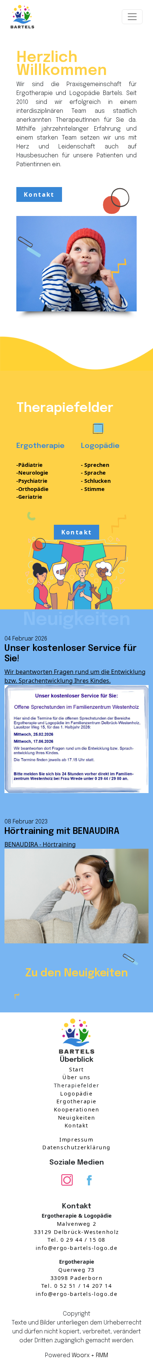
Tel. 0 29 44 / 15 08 (76, 1239)
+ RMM (99, 1355)
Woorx (80, 1355)
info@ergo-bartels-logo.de (77, 1247)
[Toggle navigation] (132, 16)
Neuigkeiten (76, 1117)
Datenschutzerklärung (76, 1147)
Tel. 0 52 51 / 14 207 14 (76, 1285)
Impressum (76, 1139)
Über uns (76, 1077)
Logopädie (76, 1093)
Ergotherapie (76, 1101)
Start (76, 1069)
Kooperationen (77, 1109)
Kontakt (39, 194)
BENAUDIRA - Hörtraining (40, 844)
